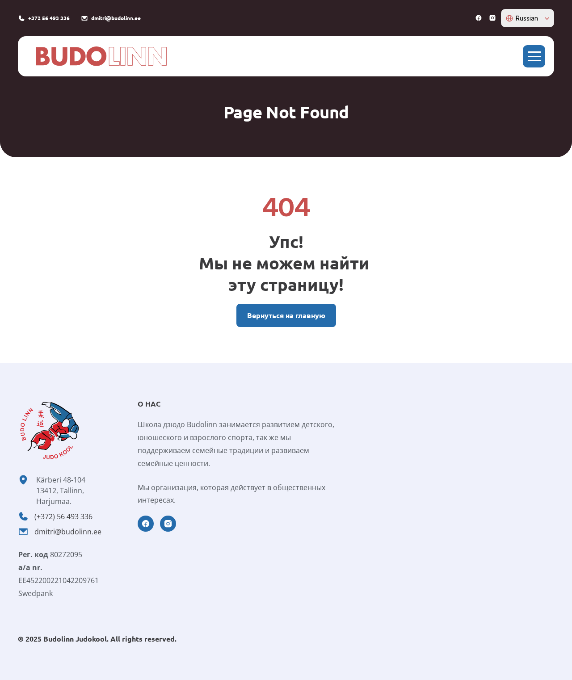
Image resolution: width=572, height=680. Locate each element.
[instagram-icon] (492, 17)
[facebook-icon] (478, 17)
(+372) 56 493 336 (63, 516)
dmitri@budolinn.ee (67, 532)
